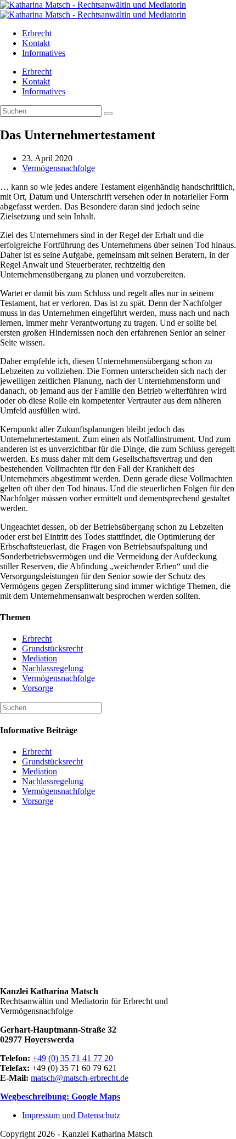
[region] (118, 896)
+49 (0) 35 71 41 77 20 (72, 1058)
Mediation (39, 658)
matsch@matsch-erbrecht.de (79, 1078)
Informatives (43, 91)
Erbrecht (37, 71)
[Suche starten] (108, 113)
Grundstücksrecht (52, 648)
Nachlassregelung (52, 668)
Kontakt (36, 81)
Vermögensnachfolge (58, 168)
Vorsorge (37, 688)
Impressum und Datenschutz (71, 1115)
